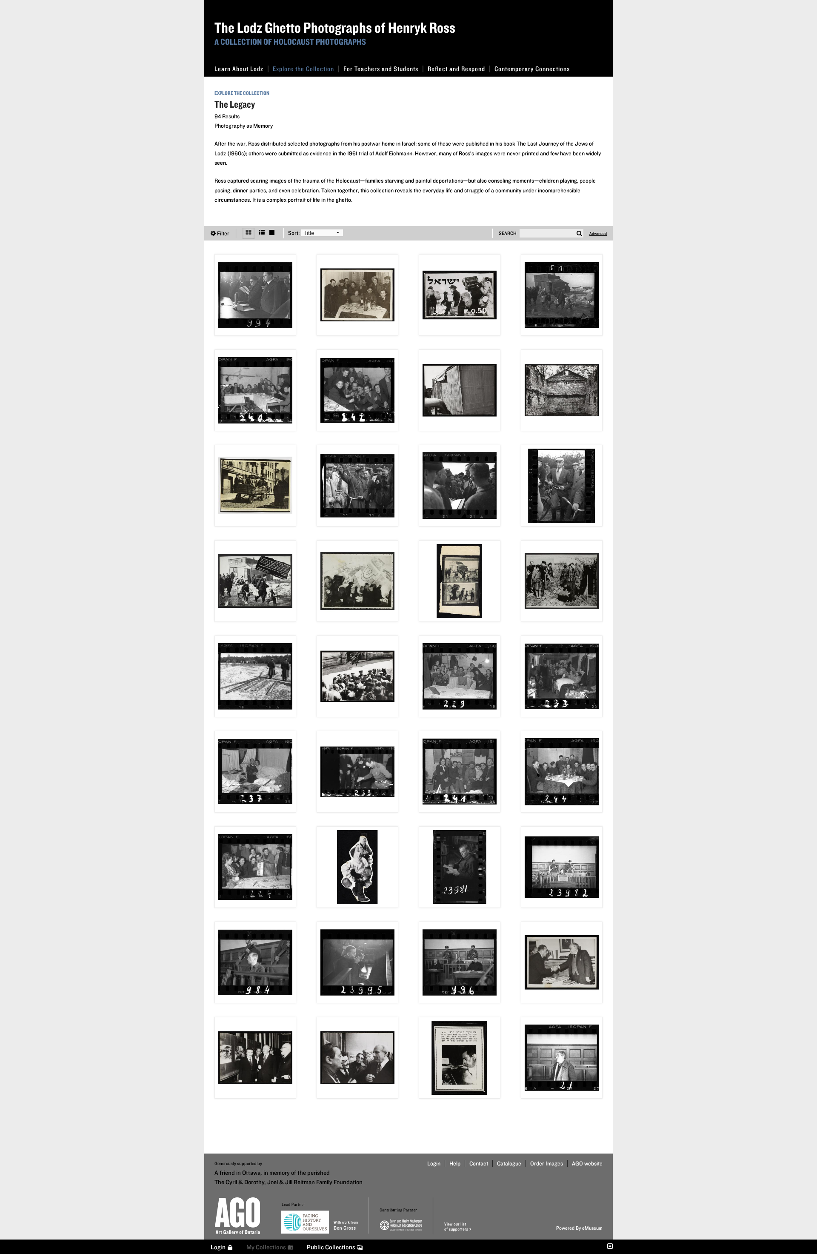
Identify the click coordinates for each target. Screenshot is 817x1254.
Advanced (598, 233)
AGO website (587, 1163)
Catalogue (509, 1163)
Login (433, 1163)
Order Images (546, 1163)
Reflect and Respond (456, 69)
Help (454, 1163)
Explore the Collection (303, 69)
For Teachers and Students (380, 69)
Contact (478, 1163)
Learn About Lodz (238, 69)
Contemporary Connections (532, 69)
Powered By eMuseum (579, 1228)
